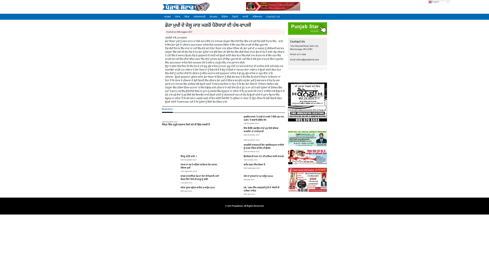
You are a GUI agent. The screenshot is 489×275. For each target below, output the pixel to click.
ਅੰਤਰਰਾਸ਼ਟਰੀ (199, 17)
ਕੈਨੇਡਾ (186, 17)
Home (167, 17)
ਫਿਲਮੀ (235, 17)
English (435, 2)
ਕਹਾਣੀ (245, 17)
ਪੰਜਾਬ (177, 17)
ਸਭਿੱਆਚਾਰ (257, 17)
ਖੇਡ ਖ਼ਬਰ (213, 17)
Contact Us (273, 17)
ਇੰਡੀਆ (225, 17)
